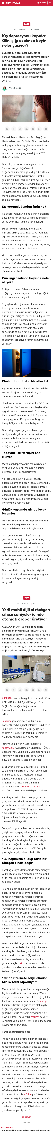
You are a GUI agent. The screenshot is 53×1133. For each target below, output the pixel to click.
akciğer (44, 1001)
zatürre (35, 1017)
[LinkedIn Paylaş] (26, 128)
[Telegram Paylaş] (32, 128)
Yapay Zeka (8, 747)
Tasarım (6, 721)
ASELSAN (7, 698)
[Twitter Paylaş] (20, 128)
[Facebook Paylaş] (13, 128)
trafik (21, 963)
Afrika (27, 1094)
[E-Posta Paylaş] (45, 128)
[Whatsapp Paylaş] (39, 128)
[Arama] (50, 2)
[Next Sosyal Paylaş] (7, 128)
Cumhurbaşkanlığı (31, 786)
